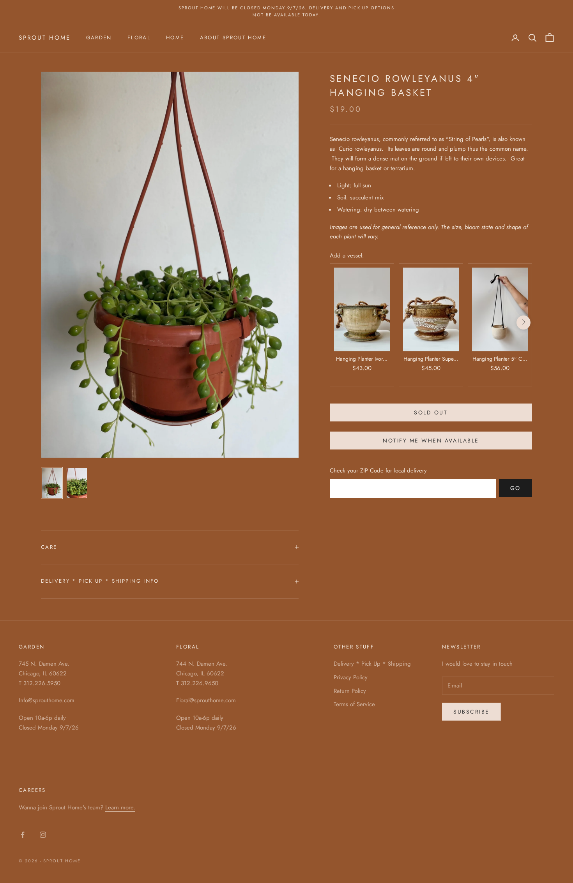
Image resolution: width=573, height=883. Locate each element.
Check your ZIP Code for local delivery (378, 470)
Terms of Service (354, 704)
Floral (138, 37)
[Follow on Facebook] (23, 835)
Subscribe (471, 712)
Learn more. (120, 807)
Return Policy (350, 691)
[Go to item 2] (77, 483)
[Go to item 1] (52, 483)
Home (175, 37)
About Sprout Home (233, 37)
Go (515, 488)
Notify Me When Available (431, 440)
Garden (99, 37)
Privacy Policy (351, 677)
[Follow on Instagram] (43, 835)
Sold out (430, 412)
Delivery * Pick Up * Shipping (372, 663)
